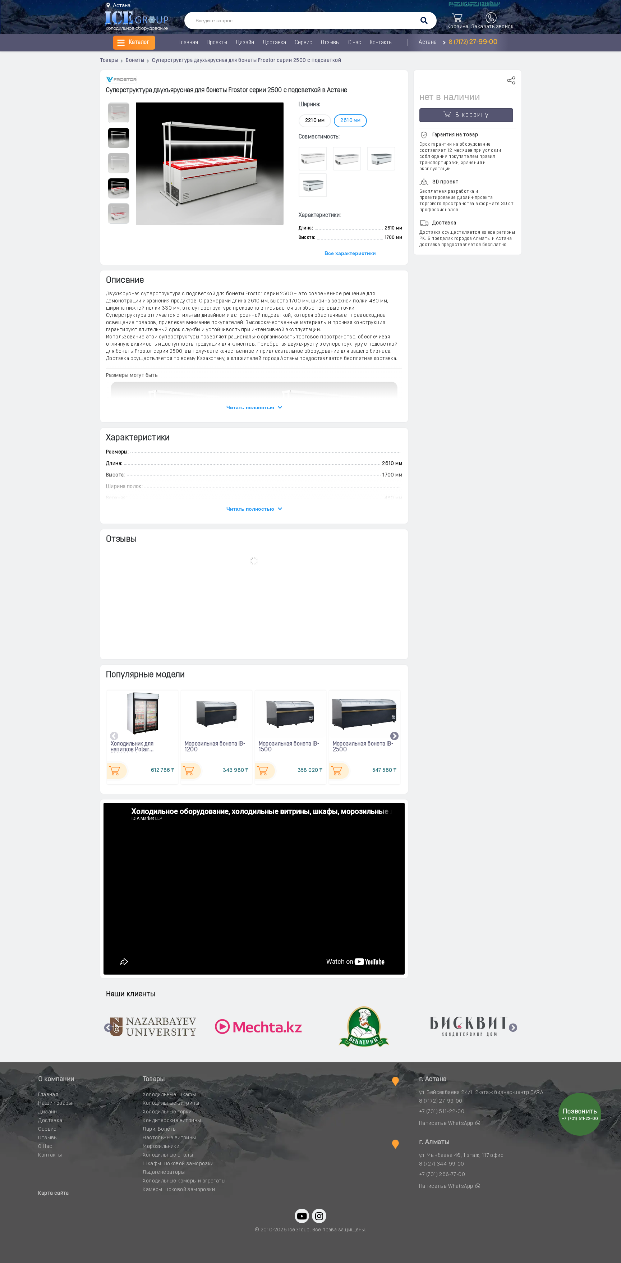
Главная (188, 43)
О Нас (45, 1146)
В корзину (470, 115)
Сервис (303, 43)
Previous (114, 736)
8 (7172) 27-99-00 (441, 1101)
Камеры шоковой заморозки (179, 1190)
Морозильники (161, 1146)
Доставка (274, 43)
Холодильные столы (168, 1155)
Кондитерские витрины (172, 1120)
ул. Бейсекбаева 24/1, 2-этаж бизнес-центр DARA (481, 1092)
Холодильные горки (167, 1112)
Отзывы (330, 43)
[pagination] (118, 112)
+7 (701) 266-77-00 (442, 1174)
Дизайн (245, 43)
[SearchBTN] (424, 21)
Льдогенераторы (164, 1172)
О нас (354, 43)
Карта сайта (53, 1193)
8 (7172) (472, 42)
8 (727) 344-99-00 (441, 1164)
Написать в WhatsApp (446, 1123)
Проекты (217, 43)
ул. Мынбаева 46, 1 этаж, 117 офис (461, 1155)
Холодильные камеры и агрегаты (184, 1181)
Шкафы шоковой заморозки (178, 1164)
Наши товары (55, 1103)
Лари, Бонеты (159, 1129)
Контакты (381, 43)
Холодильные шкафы (169, 1095)
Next (394, 736)
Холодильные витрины (171, 1103)
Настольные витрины (169, 1138)
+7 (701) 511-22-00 (441, 1111)
